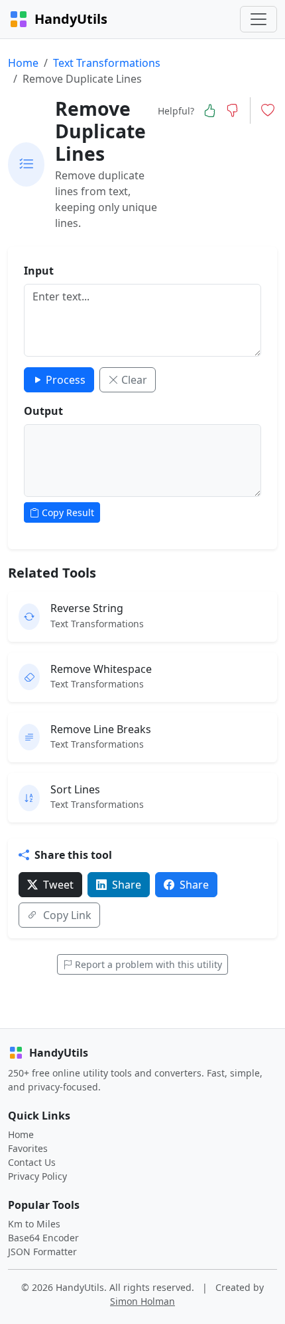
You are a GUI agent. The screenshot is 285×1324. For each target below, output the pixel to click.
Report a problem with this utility (148, 964)
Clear (134, 380)
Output (43, 411)
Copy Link (67, 915)
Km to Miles (34, 1223)
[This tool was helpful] (209, 110)
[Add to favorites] (267, 110)
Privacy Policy (37, 1176)
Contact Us (32, 1162)
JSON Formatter (42, 1251)
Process (66, 380)
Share (126, 884)
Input (39, 270)
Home (23, 63)
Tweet (58, 884)
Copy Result (68, 512)
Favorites (28, 1148)
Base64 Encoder (43, 1237)
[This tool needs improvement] (232, 110)
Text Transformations (106, 63)
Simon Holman (142, 1301)
